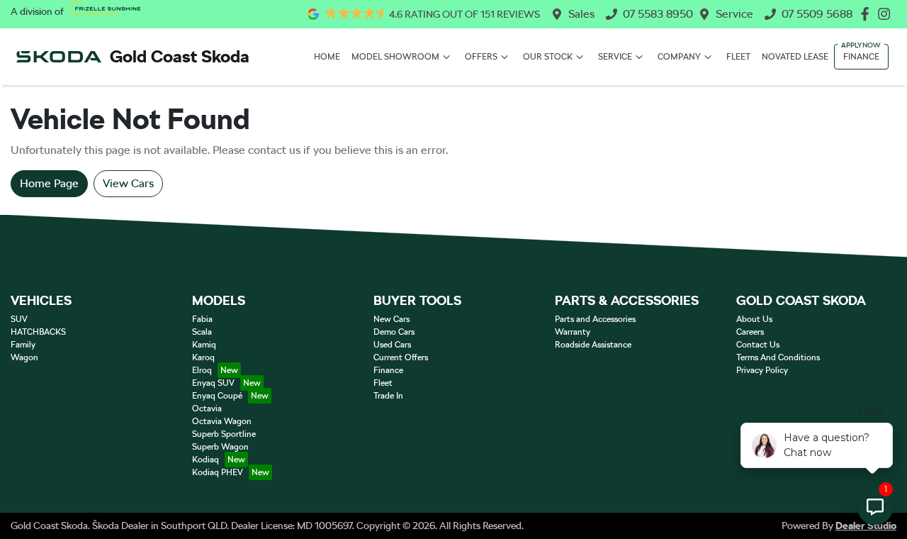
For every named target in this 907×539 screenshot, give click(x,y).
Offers (481, 57)
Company (679, 57)
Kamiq (204, 345)
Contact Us (757, 345)
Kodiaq (205, 460)
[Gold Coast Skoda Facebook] (867, 14)
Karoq (203, 357)
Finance (861, 57)
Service (734, 14)
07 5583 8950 (658, 14)
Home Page (49, 183)
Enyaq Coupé (217, 396)
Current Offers (400, 357)
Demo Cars (394, 332)
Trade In (388, 396)
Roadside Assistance (593, 345)
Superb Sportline (224, 434)
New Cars (391, 319)
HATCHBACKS (38, 332)
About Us (754, 319)
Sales (581, 14)
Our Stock (548, 57)
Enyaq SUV (213, 383)
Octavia (207, 408)
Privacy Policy (762, 370)
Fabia (202, 319)
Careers (750, 332)
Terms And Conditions (778, 357)
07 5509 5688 (817, 14)
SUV (19, 319)
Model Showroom (395, 57)
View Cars (128, 183)
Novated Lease (795, 57)
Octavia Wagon (222, 421)
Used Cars (392, 345)
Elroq (202, 370)
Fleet (738, 57)
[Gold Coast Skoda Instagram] (886, 14)
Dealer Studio (865, 525)
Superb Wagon (220, 447)
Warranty (572, 332)
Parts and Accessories (595, 319)
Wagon (24, 357)
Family (23, 345)
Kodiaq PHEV (217, 472)
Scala (202, 332)
